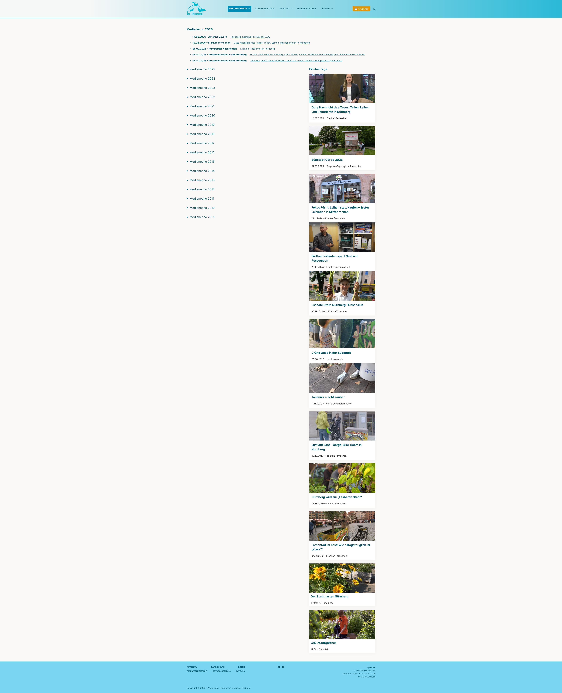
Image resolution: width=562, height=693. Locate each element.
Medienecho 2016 (202, 152)
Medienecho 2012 (202, 189)
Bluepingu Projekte (264, 9)
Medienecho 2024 (202, 78)
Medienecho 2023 (202, 88)
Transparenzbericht (197, 671)
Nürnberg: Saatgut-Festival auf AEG (250, 36)
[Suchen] (374, 9)
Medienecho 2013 (202, 180)
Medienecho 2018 (202, 134)
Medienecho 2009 (202, 217)
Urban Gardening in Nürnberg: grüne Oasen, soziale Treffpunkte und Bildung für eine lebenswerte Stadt (307, 54)
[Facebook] (279, 667)
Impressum (192, 667)
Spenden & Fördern (306, 9)
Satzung (240, 671)
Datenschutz (218, 667)
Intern (241, 667)
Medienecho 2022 (202, 97)
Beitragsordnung (222, 671)
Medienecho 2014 (202, 171)
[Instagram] (283, 667)
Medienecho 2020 (202, 115)
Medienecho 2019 (202, 124)
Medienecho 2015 (202, 161)
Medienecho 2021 (202, 106)
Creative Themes (241, 688)
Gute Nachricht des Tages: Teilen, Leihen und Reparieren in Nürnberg (272, 42)
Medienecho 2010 (202, 208)
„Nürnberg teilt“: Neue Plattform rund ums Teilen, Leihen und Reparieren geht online (296, 60)
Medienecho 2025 (202, 69)
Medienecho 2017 (202, 143)
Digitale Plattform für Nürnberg (257, 48)
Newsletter (363, 9)
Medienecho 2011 (202, 198)
